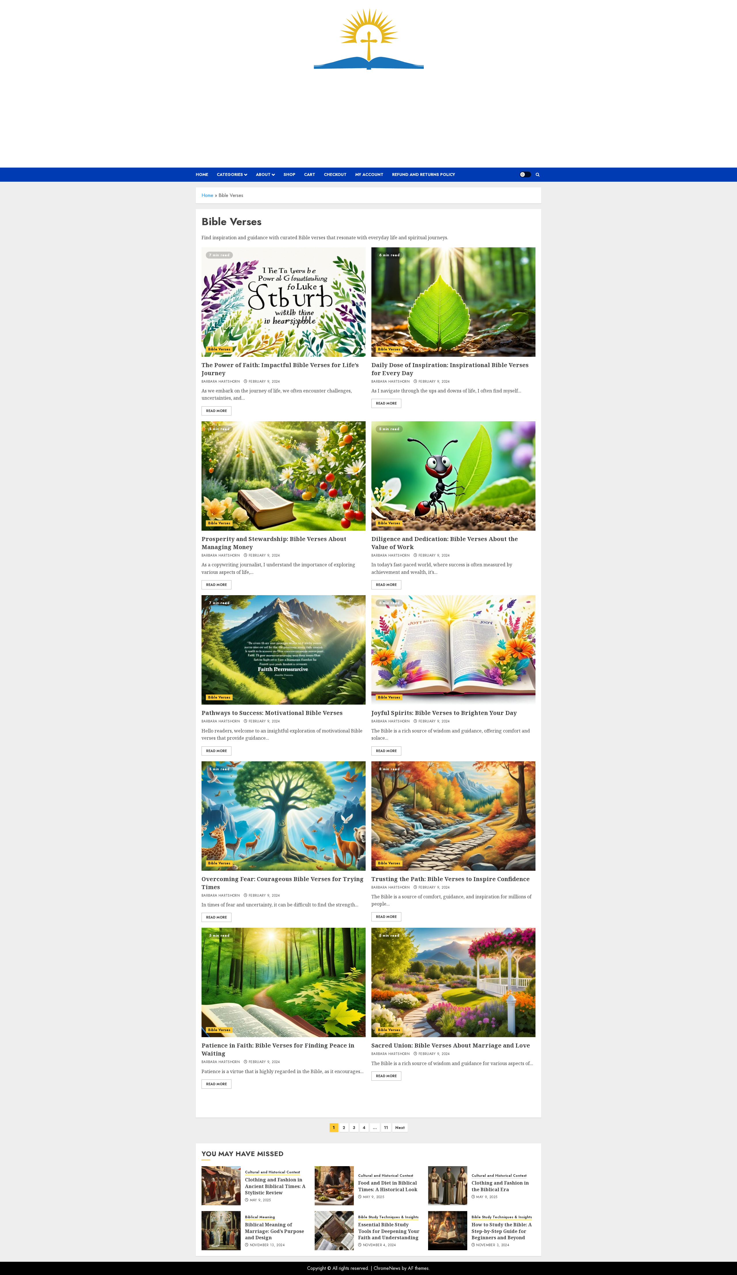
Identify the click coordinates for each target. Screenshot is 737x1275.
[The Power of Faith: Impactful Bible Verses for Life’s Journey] (284, 302)
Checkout (335, 174)
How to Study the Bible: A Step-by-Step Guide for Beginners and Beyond (502, 1231)
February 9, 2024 (264, 382)
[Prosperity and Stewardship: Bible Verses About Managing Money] (284, 476)
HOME (202, 174)
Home (207, 195)
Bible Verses (219, 349)
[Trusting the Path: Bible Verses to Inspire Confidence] (453, 816)
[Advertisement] (368, 118)
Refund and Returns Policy (423, 174)
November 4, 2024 (379, 1245)
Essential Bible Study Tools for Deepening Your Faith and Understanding (388, 1231)
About (263, 174)
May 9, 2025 (260, 1200)
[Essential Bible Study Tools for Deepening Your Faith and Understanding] (334, 1230)
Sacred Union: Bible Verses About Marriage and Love (450, 1045)
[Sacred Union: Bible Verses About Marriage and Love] (453, 982)
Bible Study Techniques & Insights (388, 1217)
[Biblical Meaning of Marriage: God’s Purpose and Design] (221, 1230)
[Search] (537, 174)
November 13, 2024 (267, 1245)
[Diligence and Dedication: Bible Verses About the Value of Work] (453, 476)
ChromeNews (387, 1268)
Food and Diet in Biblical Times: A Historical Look (387, 1186)
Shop (289, 174)
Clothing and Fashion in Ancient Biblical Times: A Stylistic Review (275, 1186)
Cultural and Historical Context (272, 1172)
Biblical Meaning (260, 1217)
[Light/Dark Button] (525, 174)
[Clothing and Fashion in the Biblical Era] (447, 1185)
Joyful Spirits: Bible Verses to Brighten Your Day (444, 713)
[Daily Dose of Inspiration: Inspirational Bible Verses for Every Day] (453, 302)
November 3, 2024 (492, 1245)
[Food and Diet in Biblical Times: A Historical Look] (334, 1185)
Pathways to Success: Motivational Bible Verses (272, 713)
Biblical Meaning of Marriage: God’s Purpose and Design (274, 1231)
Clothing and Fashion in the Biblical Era (500, 1186)
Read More (216, 410)
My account (369, 174)
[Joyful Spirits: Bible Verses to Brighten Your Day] (453, 650)
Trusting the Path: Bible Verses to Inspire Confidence (450, 879)
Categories (230, 174)
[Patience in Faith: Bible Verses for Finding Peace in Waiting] (284, 982)
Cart (309, 174)
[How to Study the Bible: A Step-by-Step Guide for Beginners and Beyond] (447, 1230)
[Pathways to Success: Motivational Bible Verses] (284, 650)
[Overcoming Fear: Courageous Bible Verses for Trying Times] (284, 816)
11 (386, 1127)
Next (400, 1127)
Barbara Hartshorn (221, 382)
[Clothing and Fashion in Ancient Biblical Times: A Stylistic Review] (221, 1185)
